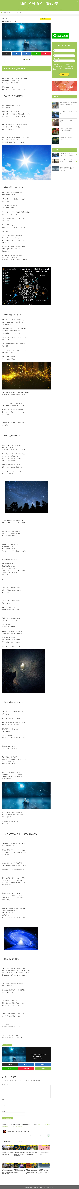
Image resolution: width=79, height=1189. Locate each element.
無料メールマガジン (53, 8)
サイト (3, 1111)
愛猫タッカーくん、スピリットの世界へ (68, 121)
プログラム (32, 8)
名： (54, 53)
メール (4, 1105)
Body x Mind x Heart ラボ (38, 1187)
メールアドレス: (57, 58)
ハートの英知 (26, 8)
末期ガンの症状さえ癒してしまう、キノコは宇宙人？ (68, 129)
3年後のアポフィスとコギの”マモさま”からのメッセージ (68, 103)
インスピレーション (8, 1044)
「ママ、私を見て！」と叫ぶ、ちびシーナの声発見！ (66, 161)
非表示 (27, 59)
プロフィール (60, 8)
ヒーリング (46, 8)
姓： (54, 48)
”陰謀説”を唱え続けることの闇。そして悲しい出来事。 (67, 169)
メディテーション (39, 8)
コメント (5, 1084)
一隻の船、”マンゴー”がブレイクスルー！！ (68, 138)
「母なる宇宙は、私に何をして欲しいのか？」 (68, 112)
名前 (3, 1099)
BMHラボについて (19, 8)
